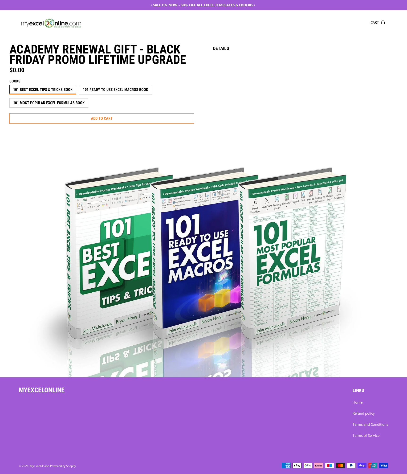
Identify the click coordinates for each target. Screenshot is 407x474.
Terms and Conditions (370, 424)
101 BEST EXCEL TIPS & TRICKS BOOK (43, 89)
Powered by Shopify (63, 466)
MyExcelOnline (39, 466)
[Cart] (383, 22)
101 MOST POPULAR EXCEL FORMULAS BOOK (49, 103)
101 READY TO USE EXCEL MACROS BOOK (115, 89)
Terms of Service (366, 435)
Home (357, 402)
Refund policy (364, 413)
